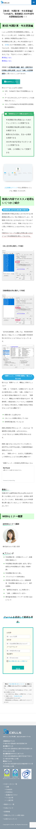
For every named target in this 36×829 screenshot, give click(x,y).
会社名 (9, 639)
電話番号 (10, 654)
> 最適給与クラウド (11, 795)
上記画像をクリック (11, 187)
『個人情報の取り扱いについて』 (16, 684)
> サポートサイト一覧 (10, 784)
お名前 (9, 632)
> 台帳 (7, 787)
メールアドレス (12, 647)
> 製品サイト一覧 (8, 804)
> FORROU (8, 792)
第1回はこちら (7, 57)
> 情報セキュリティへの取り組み (13, 815)
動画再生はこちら (12, 82)
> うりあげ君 (9, 797)
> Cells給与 (8, 789)
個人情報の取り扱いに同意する (18, 661)
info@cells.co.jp (18, 696)
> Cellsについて (8, 808)
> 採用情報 (6, 811)
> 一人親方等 (9, 800)
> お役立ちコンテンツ (10, 819)
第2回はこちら (7, 61)
